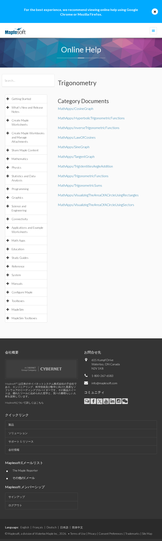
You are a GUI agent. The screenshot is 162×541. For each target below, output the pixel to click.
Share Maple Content (25, 150)
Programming (20, 189)
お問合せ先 (92, 352)
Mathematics (20, 159)
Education (18, 249)
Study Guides (20, 257)
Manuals (17, 283)
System (16, 275)
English (24, 527)
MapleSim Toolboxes (24, 318)
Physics (16, 167)
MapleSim (18, 309)
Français (38, 527)
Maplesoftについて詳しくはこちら (24, 402)
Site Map (147, 533)
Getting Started (21, 99)
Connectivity (20, 219)
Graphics (17, 197)
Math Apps (18, 240)
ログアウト (15, 505)
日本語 (64, 527)
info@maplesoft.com (104, 383)
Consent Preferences (111, 533)
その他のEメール (23, 478)
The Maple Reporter (25, 470)
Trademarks (132, 533)
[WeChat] (125, 401)
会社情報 (13, 449)
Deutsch (52, 527)
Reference (18, 266)
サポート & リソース (21, 441)
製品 (11, 424)
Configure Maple (22, 292)
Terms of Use (78, 533)
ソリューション (18, 433)
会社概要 (12, 352)
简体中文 (77, 527)
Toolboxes (18, 301)
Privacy (92, 533)
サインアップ (16, 496)
